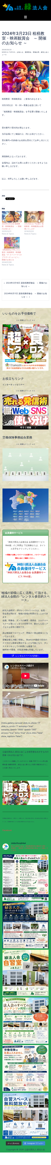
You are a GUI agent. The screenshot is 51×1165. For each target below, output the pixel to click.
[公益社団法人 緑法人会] (25, 7)
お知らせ (20, 52)
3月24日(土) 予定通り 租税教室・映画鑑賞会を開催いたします (34, 226)
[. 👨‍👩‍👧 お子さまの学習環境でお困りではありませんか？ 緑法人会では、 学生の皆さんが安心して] (25, 1116)
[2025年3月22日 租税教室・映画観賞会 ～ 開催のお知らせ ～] (12, 217)
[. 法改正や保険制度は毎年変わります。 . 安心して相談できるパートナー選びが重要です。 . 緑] (25, 1068)
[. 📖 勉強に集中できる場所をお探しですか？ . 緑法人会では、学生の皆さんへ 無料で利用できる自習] (25, 973)
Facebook (7, 830)
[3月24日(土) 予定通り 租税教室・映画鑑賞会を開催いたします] (34, 217)
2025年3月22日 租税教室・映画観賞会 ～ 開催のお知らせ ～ (11, 226)
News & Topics (8, 52)
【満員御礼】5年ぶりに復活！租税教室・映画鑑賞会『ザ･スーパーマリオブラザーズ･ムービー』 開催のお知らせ (12, 255)
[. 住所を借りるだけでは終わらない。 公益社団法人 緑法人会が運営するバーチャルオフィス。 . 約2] (25, 1020)
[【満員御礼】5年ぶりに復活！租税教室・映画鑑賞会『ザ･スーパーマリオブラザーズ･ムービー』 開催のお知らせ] (12, 243)
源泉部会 (28, 52)
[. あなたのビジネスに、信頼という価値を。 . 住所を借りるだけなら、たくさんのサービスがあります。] (25, 877)
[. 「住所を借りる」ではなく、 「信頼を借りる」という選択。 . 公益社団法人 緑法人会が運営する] (25, 925)
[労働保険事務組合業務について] (25, 464)
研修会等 (36, 52)
